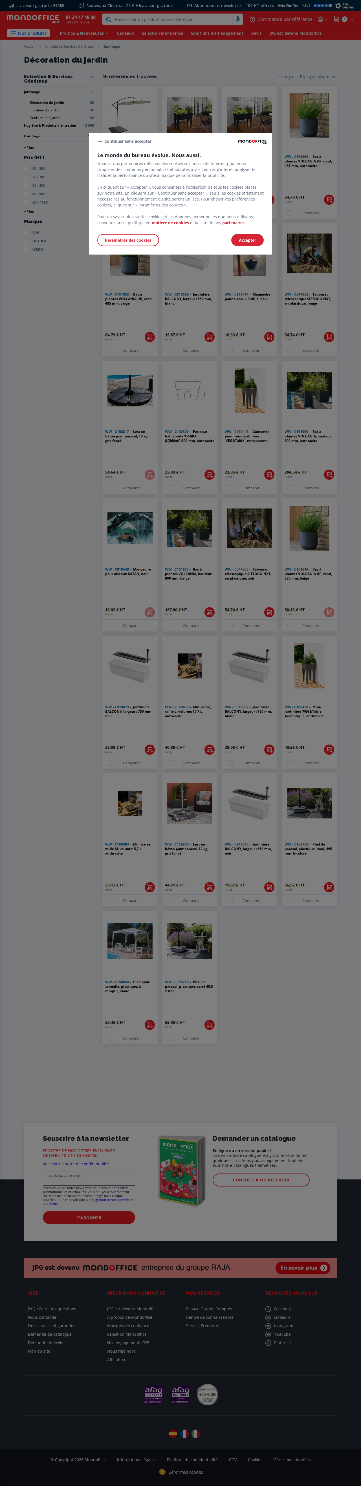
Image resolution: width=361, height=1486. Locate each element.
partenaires (233, 222)
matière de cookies (170, 222)
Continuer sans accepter (127, 141)
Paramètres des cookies (128, 240)
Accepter (247, 240)
